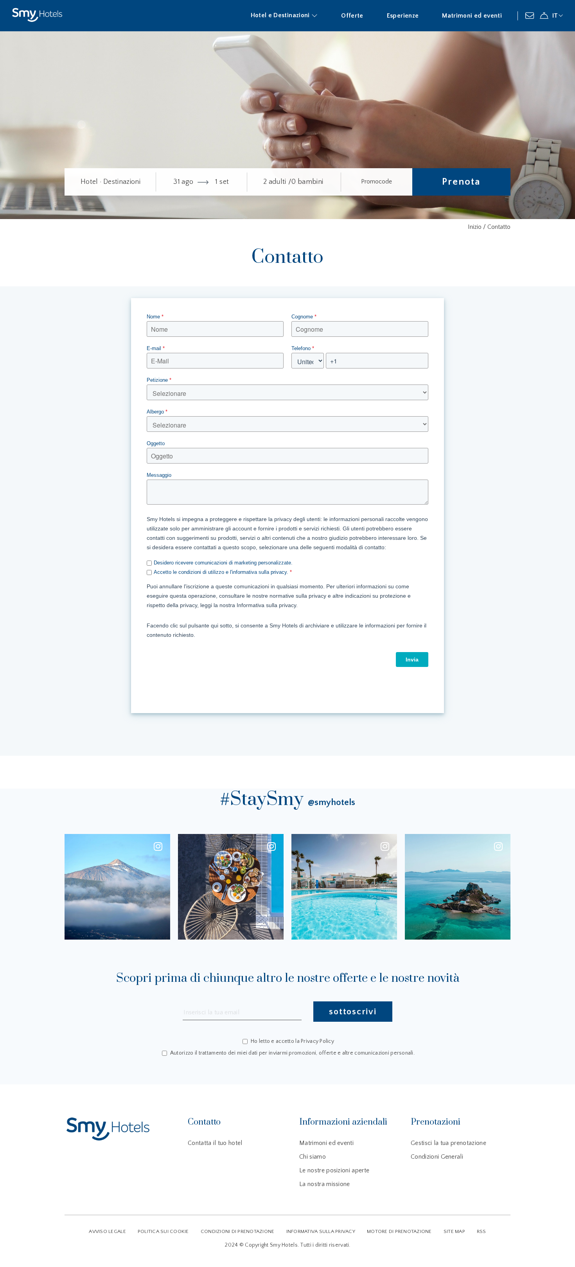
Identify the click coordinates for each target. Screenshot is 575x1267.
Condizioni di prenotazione (238, 1231)
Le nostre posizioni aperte (334, 1170)
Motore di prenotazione (399, 1231)
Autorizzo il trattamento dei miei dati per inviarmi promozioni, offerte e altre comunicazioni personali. (292, 1053)
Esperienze (403, 15)
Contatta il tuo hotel (215, 1143)
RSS (481, 1231)
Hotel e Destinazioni (281, 15)
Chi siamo (312, 1156)
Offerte (352, 15)
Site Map (454, 1231)
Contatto (498, 226)
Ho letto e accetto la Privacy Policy (292, 1041)
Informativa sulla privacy (321, 1231)
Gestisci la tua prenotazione (448, 1143)
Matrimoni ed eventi (472, 15)
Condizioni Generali (437, 1156)
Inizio (475, 226)
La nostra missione (324, 1184)
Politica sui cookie (163, 1231)
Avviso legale (107, 1231)
